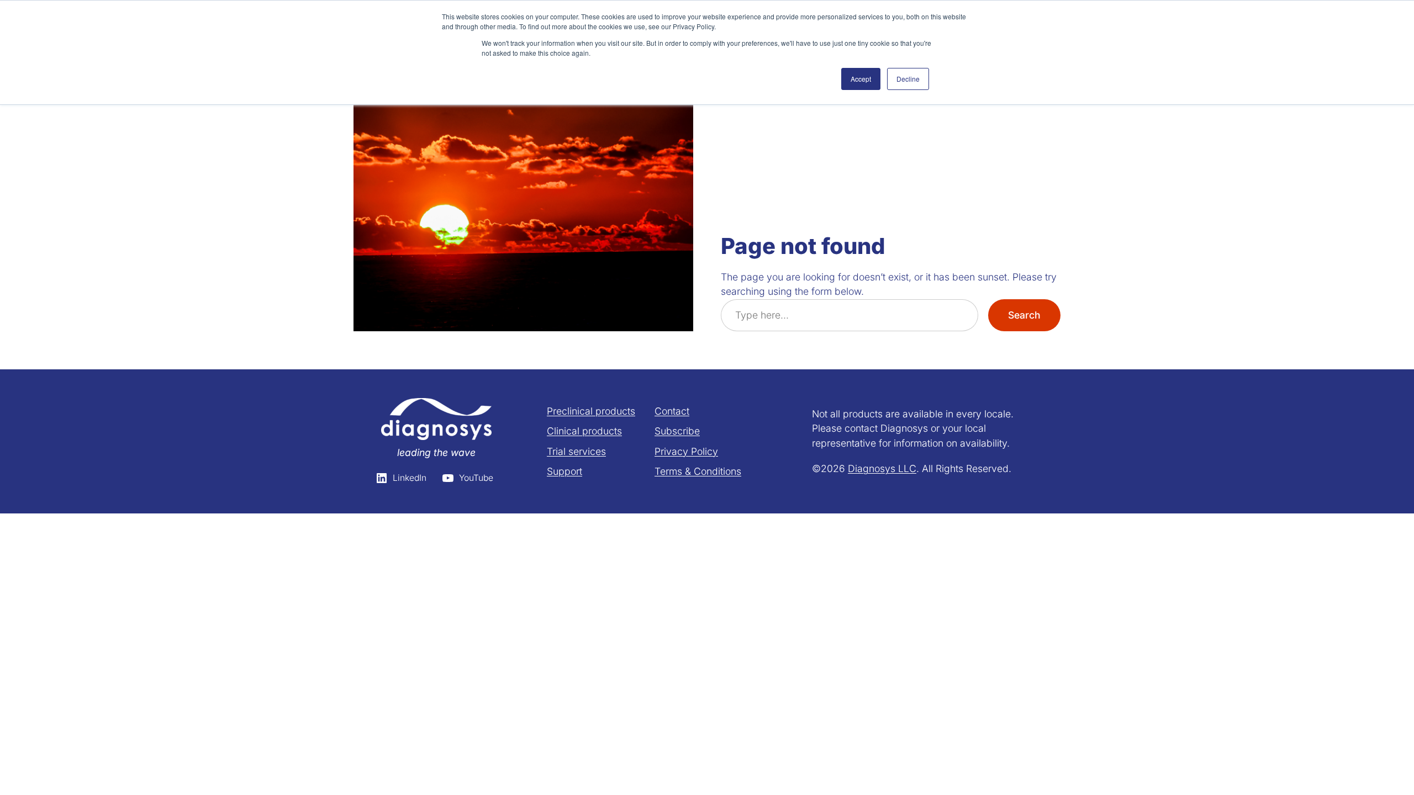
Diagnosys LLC (882, 468)
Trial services (576, 451)
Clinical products (584, 431)
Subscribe (677, 431)
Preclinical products (591, 411)
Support (564, 471)
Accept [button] (861, 78)
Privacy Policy (686, 451)
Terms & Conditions (698, 471)
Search (1024, 315)
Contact (672, 411)
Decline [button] (908, 78)
